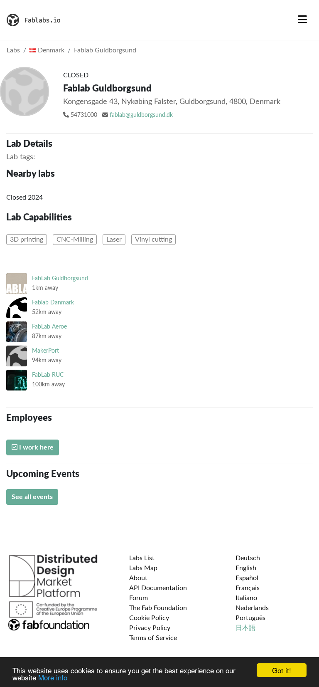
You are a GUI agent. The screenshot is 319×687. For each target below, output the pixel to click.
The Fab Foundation (158, 608)
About (138, 578)
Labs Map (143, 568)
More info (52, 677)
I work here (35, 447)
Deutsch (248, 558)
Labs (13, 50)
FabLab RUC (48, 375)
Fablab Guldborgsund (105, 50)
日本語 (245, 628)
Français (248, 588)
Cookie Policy (149, 618)
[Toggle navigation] (302, 20)
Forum (138, 598)
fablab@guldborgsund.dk (141, 115)
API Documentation (158, 588)
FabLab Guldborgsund (60, 278)
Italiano (246, 598)
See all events (32, 497)
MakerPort (45, 351)
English (246, 568)
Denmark (50, 50)
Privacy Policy (149, 628)
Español (247, 578)
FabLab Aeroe (49, 327)
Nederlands (252, 608)
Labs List (142, 558)
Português (250, 618)
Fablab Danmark (53, 302)
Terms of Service (153, 638)
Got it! (281, 670)
